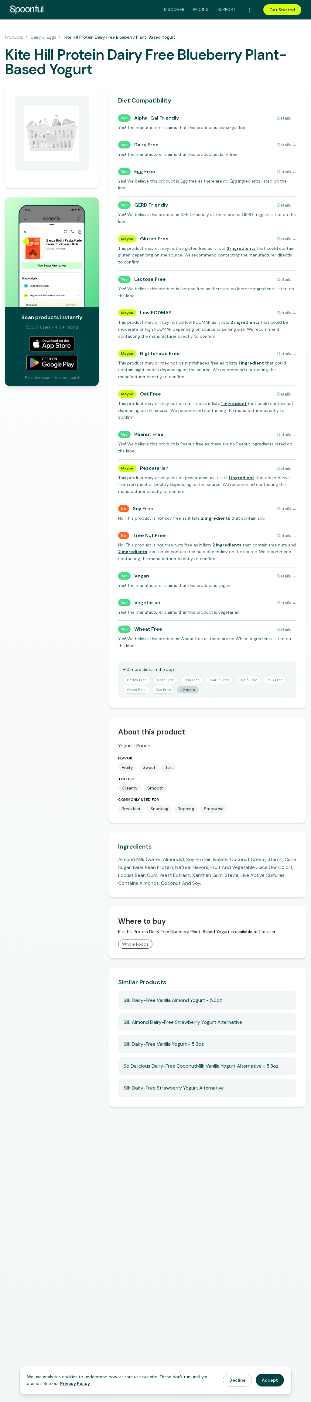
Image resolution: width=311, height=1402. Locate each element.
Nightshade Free (160, 353)
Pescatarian (154, 468)
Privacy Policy (75, 1383)
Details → (286, 118)
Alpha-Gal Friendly (156, 118)
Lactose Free (150, 279)
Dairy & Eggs (43, 37)
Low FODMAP (156, 312)
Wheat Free (148, 629)
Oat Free (150, 394)
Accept (270, 1380)
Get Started (282, 9)
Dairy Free (146, 144)
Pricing (201, 9)
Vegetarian (147, 602)
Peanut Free (148, 434)
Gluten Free (154, 238)
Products (14, 37)
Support (226, 9)
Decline (237, 1380)
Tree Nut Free (149, 535)
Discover (174, 9)
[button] (241, 248)
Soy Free (143, 508)
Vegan (141, 576)
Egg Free (144, 171)
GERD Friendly (151, 205)
